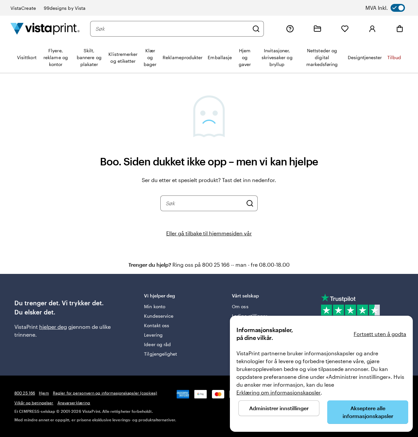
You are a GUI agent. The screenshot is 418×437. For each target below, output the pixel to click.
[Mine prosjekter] (317, 29)
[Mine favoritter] (345, 29)
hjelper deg (53, 327)
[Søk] (256, 28)
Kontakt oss (156, 325)
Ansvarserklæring (73, 402)
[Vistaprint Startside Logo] (45, 28)
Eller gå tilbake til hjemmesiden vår (209, 233)
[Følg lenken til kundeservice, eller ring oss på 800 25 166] (290, 29)
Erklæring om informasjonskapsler (278, 392)
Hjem (44, 393)
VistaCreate (23, 8)
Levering (153, 335)
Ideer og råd (157, 344)
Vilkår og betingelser (34, 402)
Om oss (240, 306)
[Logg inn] (372, 29)
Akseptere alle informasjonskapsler (368, 412)
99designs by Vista (65, 8)
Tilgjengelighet (160, 354)
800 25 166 (24, 393)
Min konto (154, 306)
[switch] (391, 8)
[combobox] (172, 29)
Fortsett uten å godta (380, 334)
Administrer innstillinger (279, 408)
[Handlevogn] (400, 29)
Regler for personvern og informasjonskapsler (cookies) (105, 393)
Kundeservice (158, 316)
